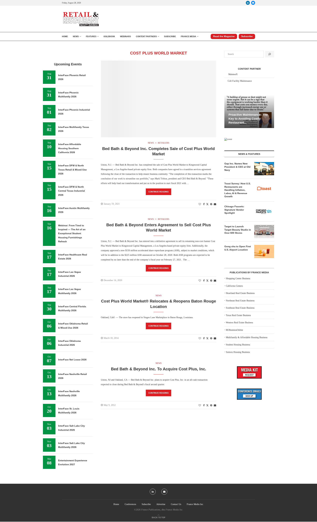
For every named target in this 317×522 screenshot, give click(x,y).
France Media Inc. (195, 504)
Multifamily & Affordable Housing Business (246, 337)
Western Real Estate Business (239, 322)
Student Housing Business (238, 344)
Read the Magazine (224, 36)
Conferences (130, 504)
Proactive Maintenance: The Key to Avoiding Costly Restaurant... (248, 118)
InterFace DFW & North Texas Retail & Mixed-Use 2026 (72, 169)
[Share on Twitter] (207, 204)
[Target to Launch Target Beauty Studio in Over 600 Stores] (264, 231)
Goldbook (109, 36)
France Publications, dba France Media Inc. (162, 509)
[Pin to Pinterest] (211, 204)
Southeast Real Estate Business (240, 308)
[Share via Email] (215, 204)
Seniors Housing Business (238, 352)
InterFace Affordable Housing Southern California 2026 (69, 148)
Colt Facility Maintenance (240, 81)
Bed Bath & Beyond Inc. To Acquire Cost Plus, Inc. (158, 369)
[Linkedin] (248, 3)
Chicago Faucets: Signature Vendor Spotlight (234, 209)
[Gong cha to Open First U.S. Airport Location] (264, 251)
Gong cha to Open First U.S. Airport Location (237, 248)
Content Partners (146, 36)
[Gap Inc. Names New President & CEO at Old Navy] (264, 168)
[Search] (269, 54)
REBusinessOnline (234, 330)
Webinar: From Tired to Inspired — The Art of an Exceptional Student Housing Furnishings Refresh (72, 233)
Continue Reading (158, 192)
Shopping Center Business (238, 278)
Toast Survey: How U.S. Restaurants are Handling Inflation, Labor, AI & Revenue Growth (237, 190)
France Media (188, 36)
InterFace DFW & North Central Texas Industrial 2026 (71, 190)
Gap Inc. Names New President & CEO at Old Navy (237, 166)
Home (65, 36)
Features (91, 36)
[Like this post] (200, 204)
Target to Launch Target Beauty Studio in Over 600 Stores (237, 229)
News (76, 36)
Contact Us (176, 504)
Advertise (160, 504)
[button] (227, 111)
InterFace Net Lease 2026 (72, 359)
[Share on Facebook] (204, 204)
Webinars (125, 36)
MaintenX (233, 74)
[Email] (253, 3)
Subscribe (170, 36)
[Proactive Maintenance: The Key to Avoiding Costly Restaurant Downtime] (249, 111)
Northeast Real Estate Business (240, 300)
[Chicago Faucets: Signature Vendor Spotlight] (264, 211)
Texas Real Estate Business (238, 315)
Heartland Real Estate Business (240, 293)
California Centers (234, 286)
